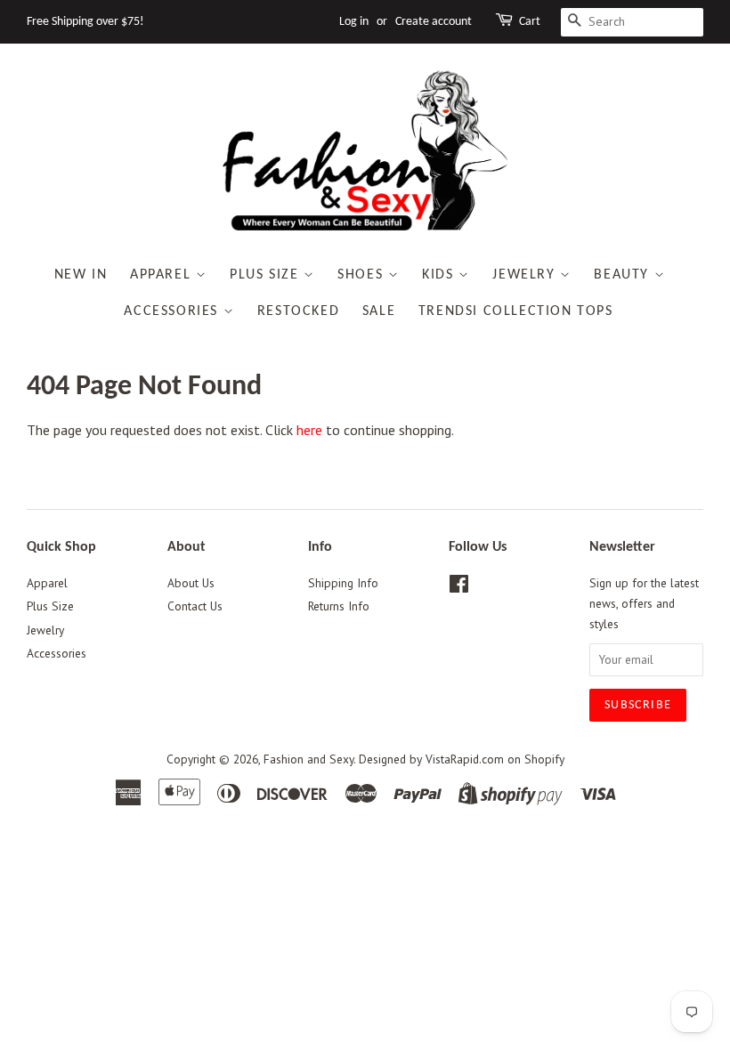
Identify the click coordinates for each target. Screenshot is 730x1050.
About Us (191, 583)
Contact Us (195, 606)
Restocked (298, 311)
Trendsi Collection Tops (515, 311)
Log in (354, 21)
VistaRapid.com (465, 759)
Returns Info (338, 606)
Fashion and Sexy (308, 759)
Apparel (163, 275)
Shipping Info (343, 583)
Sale (378, 311)
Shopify (544, 759)
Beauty (623, 275)
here (309, 430)
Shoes (362, 275)
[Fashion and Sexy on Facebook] (459, 587)
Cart (529, 21)
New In (81, 275)
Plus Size (267, 275)
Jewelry (526, 275)
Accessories (173, 311)
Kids (440, 275)
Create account (433, 21)
